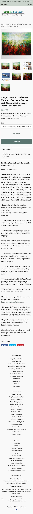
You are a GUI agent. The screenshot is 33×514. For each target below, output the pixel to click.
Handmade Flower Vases (16, 419)
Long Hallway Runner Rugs (16, 397)
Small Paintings (16, 361)
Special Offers (16, 443)
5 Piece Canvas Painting (16, 376)
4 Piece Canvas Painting (16, 374)
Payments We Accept (16, 448)
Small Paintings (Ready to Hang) (16, 364)
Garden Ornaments (16, 414)
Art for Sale (16, 386)
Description (6, 149)
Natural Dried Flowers (16, 432)
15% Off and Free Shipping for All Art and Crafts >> (16, 155)
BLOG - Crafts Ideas (16, 460)
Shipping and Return (16, 450)
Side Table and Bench (16, 412)
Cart (30, 4)
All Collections (16, 434)
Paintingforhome (21, 507)
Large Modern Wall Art (16, 359)
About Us (16, 441)
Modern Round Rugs (16, 399)
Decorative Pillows (17, 407)
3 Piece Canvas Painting (16, 371)
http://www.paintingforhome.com (12, 302)
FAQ (16, 453)
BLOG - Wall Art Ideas (16, 463)
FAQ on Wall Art (16, 455)
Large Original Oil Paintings (16, 369)
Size (2, 123)
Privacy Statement (16, 468)
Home (2, 24)
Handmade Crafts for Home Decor (16, 429)
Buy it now (16, 142)
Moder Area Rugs (16, 394)
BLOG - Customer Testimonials (16, 465)
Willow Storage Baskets (16, 404)
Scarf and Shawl (16, 427)
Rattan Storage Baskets (16, 402)
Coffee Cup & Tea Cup (16, 417)
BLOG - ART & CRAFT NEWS (16, 458)
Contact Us (16, 445)
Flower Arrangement (16, 424)
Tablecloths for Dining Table (16, 422)
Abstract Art (16, 378)
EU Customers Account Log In (16, 470)
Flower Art (16, 383)
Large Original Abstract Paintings (16, 366)
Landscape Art (16, 381)
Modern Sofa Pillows (16, 409)
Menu (5, 4)
